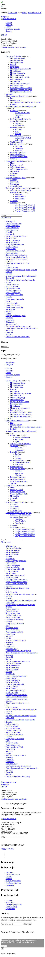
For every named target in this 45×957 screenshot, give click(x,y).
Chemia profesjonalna (13, 224)
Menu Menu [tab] (10, 362)
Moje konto (10, 902)
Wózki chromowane (13, 305)
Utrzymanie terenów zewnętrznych (18, 326)
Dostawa (9, 877)
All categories (11, 221)
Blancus (8, 335)
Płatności (9, 879)
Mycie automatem (12, 228)
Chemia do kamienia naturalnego (18, 337)
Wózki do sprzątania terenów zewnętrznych (21, 328)
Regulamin (10, 872)
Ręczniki (9, 282)
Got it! (4, 946)
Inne (7, 265)
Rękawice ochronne (13, 288)
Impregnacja (10, 234)
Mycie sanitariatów (12, 242)
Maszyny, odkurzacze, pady (16, 316)
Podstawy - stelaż (12, 303)
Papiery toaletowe (12, 284)
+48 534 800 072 (7, 849)
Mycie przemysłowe (13, 226)
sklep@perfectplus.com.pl (31, 13)
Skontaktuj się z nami (13, 883)
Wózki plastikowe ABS (14, 307)
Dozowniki (10, 278)
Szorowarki (10, 320)
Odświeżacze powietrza (14, 295)
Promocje (9, 900)
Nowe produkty (11, 907)
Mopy (8, 301)
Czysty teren (10, 909)
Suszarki (9, 297)
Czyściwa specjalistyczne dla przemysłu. (20, 280)
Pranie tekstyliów (12, 253)
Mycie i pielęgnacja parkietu (16, 236)
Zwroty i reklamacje (13, 874)
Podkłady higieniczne (13, 291)
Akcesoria (9, 311)
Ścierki (8, 314)
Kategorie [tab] (9, 365)
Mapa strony (10, 885)
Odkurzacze (10, 322)
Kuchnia (9, 272)
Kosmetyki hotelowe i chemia (16, 255)
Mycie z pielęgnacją (13, 240)
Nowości (9, 274)
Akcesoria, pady (11, 324)
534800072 (12, 13)
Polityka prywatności (13, 881)
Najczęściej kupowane (14, 904)
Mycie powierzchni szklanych (16, 257)
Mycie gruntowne (12, 230)
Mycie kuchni (11, 249)
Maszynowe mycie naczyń (15, 251)
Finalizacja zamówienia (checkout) (13, 47)
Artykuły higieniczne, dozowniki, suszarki (21, 276)
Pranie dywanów (12, 247)
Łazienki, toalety (12, 268)
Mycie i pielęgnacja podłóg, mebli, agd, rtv (21, 270)
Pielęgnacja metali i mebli (15, 245)
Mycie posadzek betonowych (16, 259)
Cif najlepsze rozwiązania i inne (17, 263)
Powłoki (9, 232)
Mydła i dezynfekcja (13, 293)
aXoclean (9, 261)
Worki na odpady (12, 286)
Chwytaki (9, 332)
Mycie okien (10, 309)
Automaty (9, 318)
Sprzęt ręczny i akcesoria (15, 299)
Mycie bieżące (11, 238)
